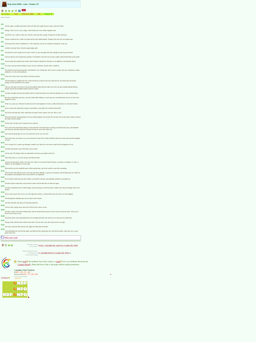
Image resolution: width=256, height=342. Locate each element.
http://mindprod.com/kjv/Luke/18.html (58, 245)
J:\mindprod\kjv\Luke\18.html (53, 253)
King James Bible (28, 14)
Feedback (4, 278)
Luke (38, 14)
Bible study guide (11, 238)
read (24, 261)
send (58, 261)
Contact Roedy (24, 264)
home (16, 14)
